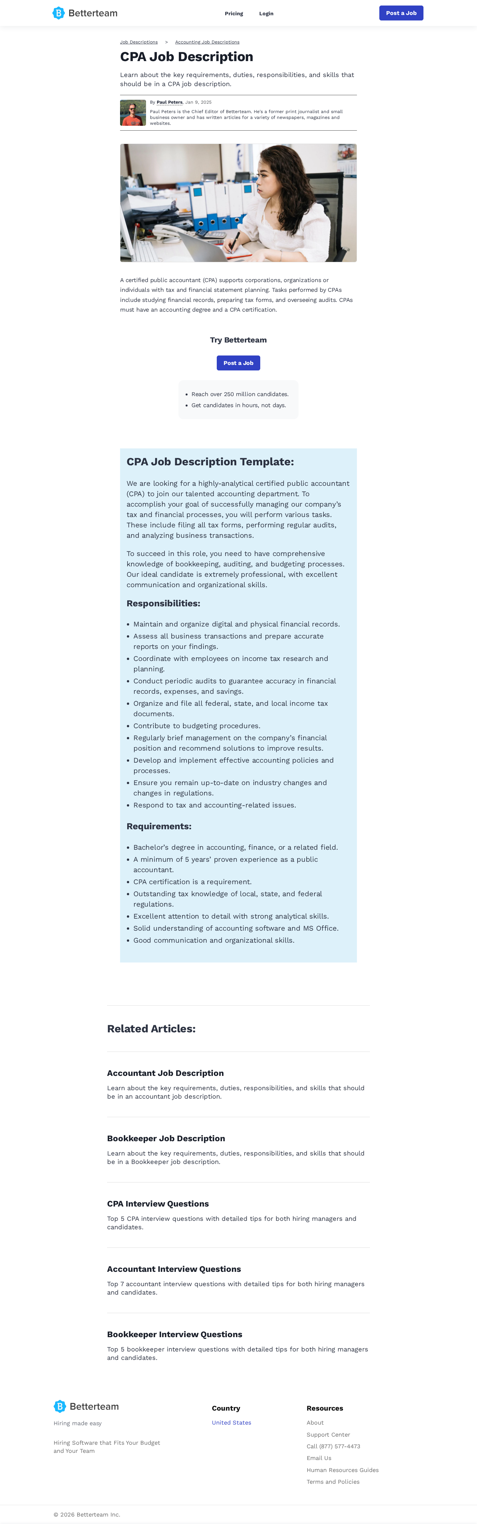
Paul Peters (169, 102)
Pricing (234, 13)
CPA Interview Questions (158, 1203)
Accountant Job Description (165, 1073)
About (315, 1422)
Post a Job (401, 12)
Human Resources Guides (343, 1469)
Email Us (319, 1457)
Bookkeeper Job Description (166, 1138)
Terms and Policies (333, 1481)
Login (266, 13)
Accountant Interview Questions (174, 1269)
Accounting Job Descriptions (207, 42)
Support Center (328, 1434)
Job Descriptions (139, 42)
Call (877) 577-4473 (334, 1446)
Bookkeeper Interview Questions (174, 1334)
